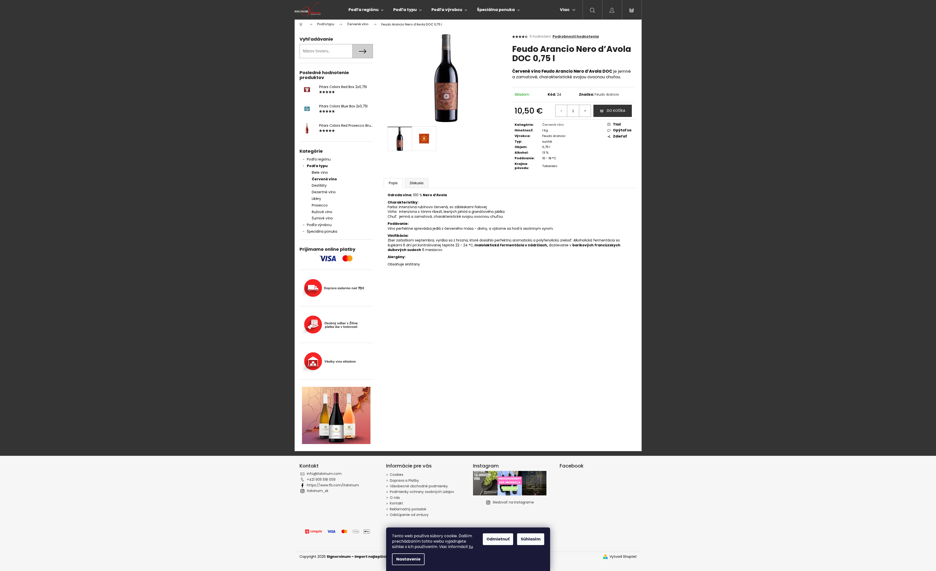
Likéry (316, 198)
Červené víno (324, 179)
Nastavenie (408, 559)
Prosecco (320, 205)
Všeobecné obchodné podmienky (419, 486)
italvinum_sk (317, 490)
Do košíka (616, 110)
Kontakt (396, 503)
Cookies (396, 474)
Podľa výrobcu (319, 224)
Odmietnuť (497, 539)
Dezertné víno (324, 192)
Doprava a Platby (404, 480)
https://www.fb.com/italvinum (333, 485)
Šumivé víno (322, 218)
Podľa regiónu (319, 159)
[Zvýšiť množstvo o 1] (585, 111)
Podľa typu (317, 165)
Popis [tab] (393, 183)
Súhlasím (531, 539)
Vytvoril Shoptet (623, 556)
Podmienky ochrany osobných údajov (422, 491)
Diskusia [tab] (416, 183)
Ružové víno (322, 211)
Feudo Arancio (607, 94)
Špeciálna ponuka (322, 231)
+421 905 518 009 (321, 479)
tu (471, 546)
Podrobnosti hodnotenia (576, 36)
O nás (395, 497)
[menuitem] (366, 10)
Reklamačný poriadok (408, 509)
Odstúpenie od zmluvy (409, 514)
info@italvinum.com (324, 473)
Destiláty (319, 185)
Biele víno (320, 172)
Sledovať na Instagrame (513, 502)
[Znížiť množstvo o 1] (561, 111)
